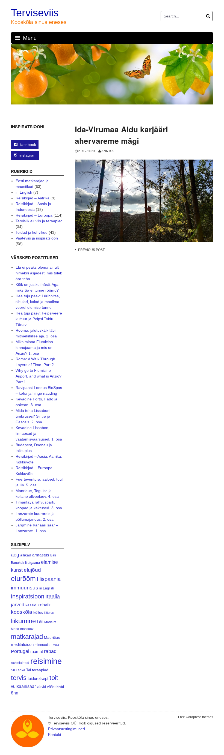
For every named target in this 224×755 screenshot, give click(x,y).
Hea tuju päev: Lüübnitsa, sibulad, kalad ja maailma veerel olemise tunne (38, 302)
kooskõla (21, 612)
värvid (41, 687)
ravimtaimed (20, 663)
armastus (40, 555)
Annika (107, 151)
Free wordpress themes (195, 717)
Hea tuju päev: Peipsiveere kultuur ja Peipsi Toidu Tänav (39, 319)
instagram (28, 155)
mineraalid (43, 645)
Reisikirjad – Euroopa (34, 215)
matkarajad (27, 636)
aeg (15, 555)
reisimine (46, 661)
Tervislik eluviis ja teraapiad (39, 221)
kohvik (44, 604)
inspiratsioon (27, 596)
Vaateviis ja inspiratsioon (37, 238)
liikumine (23, 621)
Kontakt (54, 734)
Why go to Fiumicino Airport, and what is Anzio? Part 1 (38, 376)
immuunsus (24, 588)
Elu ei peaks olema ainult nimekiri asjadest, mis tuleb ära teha (39, 273)
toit (53, 677)
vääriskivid (55, 687)
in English (24, 192)
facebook (27, 144)
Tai (28, 670)
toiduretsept (38, 678)
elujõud (32, 570)
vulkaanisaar (23, 686)
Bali (53, 555)
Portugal (20, 651)
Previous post (91, 250)
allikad (25, 555)
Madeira (50, 622)
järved (17, 604)
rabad (50, 651)
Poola (55, 644)
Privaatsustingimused (66, 729)
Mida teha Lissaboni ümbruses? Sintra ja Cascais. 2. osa (33, 416)
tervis (18, 677)
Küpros (49, 612)
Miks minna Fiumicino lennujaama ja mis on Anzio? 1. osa (34, 347)
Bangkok (17, 562)
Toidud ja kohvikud (32, 232)
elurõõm (23, 578)
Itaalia (52, 597)
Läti (40, 621)
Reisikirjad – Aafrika (32, 198)
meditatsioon (22, 644)
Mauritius (52, 638)
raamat (36, 651)
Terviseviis (34, 13)
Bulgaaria (32, 563)
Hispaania (49, 579)
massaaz (27, 629)
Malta (15, 629)
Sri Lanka (18, 670)
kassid (30, 605)
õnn (14, 692)
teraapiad (40, 670)
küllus (38, 612)
